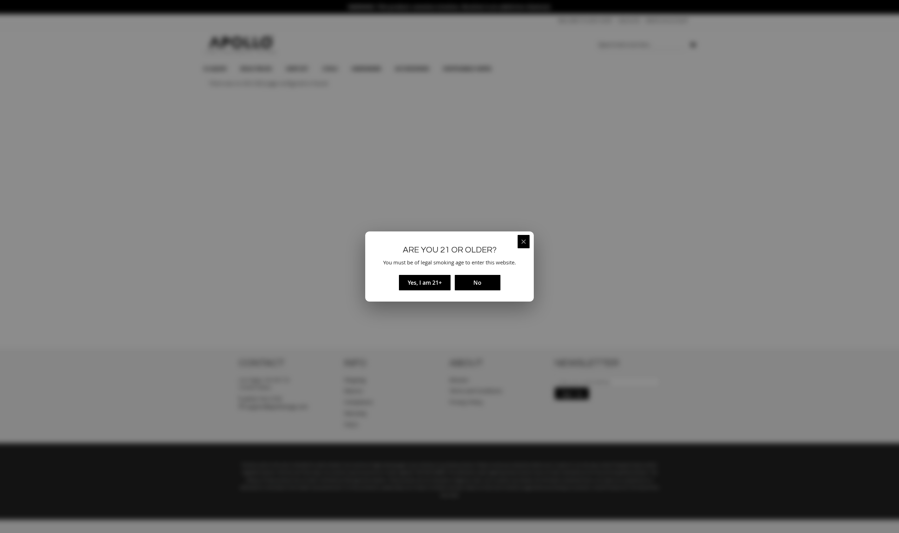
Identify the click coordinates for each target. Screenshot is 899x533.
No (477, 282)
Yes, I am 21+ (425, 282)
